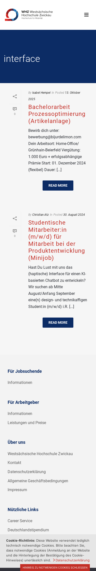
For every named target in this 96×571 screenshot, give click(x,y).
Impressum (17, 489)
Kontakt (14, 462)
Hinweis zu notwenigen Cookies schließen (55, 567)
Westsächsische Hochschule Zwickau (40, 453)
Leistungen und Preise (27, 422)
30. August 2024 (74, 214)
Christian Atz (40, 214)
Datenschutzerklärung (27, 471)
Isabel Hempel (41, 92)
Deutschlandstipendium (28, 530)
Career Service (20, 520)
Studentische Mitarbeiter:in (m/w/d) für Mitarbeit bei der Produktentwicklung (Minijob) (56, 240)
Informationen (20, 382)
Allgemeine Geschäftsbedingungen (38, 481)
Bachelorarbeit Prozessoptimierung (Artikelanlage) (56, 114)
